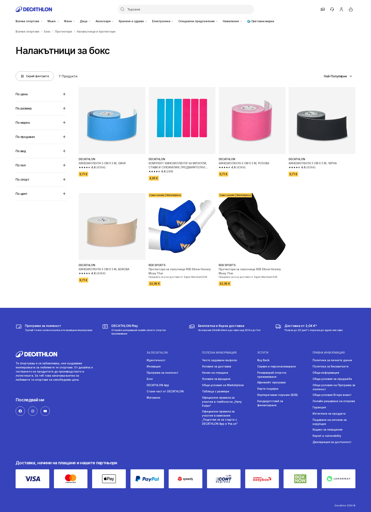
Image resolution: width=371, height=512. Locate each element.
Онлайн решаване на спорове (334, 401)
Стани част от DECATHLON (165, 391)
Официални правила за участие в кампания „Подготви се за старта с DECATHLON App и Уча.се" (220, 417)
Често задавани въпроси (219, 360)
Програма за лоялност (162, 372)
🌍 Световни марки (260, 21)
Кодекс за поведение (328, 429)
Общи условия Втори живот (332, 394)
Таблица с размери (215, 391)
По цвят (21, 194)
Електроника (161, 21)
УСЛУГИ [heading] (262, 352)
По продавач (25, 137)
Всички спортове (28, 21)
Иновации (154, 366)
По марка (23, 122)
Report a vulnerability (327, 435)
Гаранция (319, 407)
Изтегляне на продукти (329, 413)
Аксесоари (103, 21)
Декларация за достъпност (332, 442)
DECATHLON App (158, 385)
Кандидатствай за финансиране (270, 403)
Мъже (52, 21)
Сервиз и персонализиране (276, 366)
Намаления (231, 21)
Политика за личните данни (332, 360)
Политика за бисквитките (331, 366)
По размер (24, 108)
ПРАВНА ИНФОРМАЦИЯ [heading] (329, 352)
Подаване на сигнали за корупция (330, 421)
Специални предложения (196, 21)
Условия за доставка (216, 366)
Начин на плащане (215, 372)
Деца (84, 21)
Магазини (153, 397)
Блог (150, 378)
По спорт (22, 179)
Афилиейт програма (271, 382)
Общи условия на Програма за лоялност (334, 387)
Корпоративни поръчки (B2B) (277, 394)
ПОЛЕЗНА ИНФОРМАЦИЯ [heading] (219, 352)
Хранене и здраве (132, 21)
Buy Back (263, 360)
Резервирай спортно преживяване (271, 374)
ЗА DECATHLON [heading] (157, 352)
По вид (21, 151)
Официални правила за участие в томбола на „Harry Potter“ (222, 401)
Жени (68, 21)
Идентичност (156, 360)
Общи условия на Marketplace (223, 385)
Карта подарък (267, 388)
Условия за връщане (216, 378)
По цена (22, 94)
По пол (21, 165)
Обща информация (326, 372)
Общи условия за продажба (332, 378)
